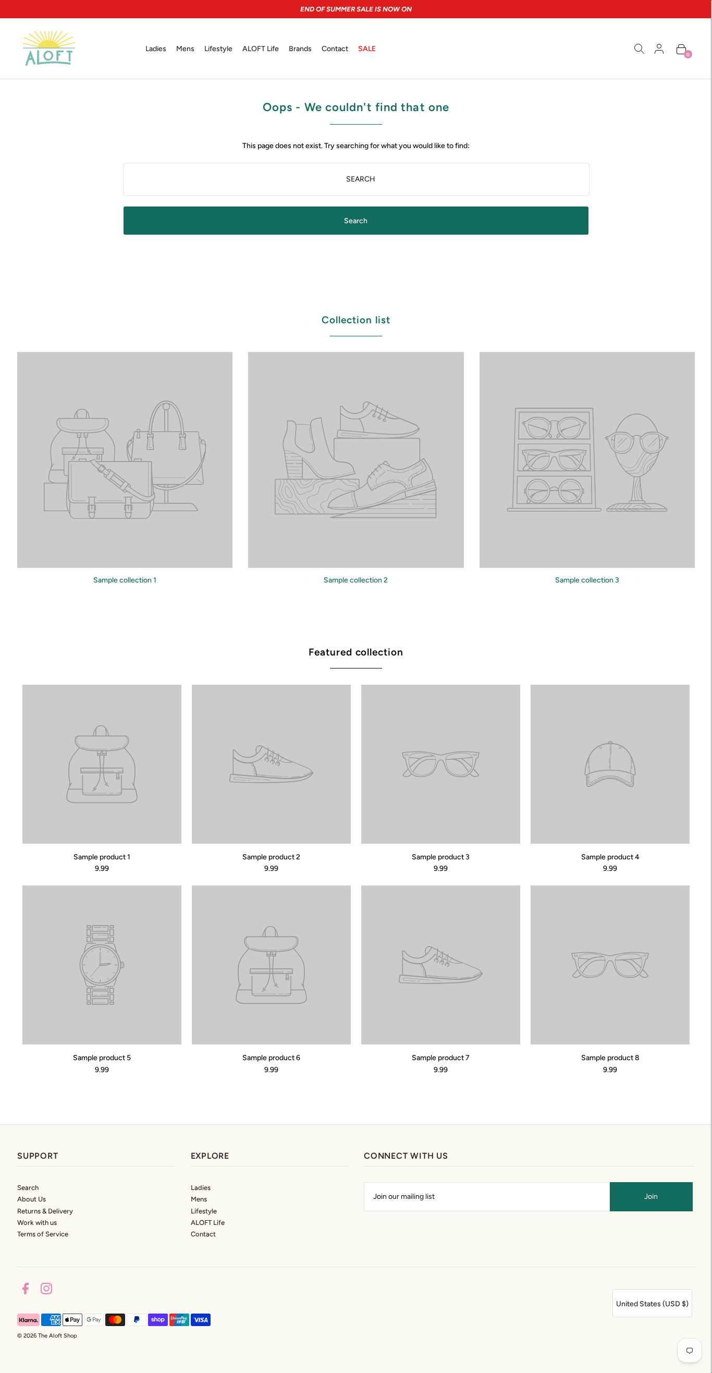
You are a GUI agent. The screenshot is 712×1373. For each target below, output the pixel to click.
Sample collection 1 (124, 580)
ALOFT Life (208, 1222)
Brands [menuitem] (300, 48)
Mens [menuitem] (185, 48)
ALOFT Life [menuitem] (260, 48)
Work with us (37, 1222)
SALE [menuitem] (367, 48)
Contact (203, 1234)
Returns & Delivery (45, 1211)
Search (28, 1188)
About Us (31, 1199)
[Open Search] (639, 48)
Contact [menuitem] (335, 48)
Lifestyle (204, 1211)
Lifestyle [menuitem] (218, 48)
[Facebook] (25, 1290)
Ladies (201, 1188)
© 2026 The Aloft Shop (47, 1335)
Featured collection (356, 652)
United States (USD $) (652, 1303)
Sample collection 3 (587, 580)
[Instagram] (46, 1290)
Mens (199, 1199)
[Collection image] (125, 564)
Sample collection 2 (356, 580)
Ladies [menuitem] (155, 48)
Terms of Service (42, 1234)
